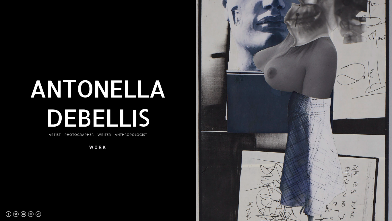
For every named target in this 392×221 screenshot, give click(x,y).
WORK (98, 147)
